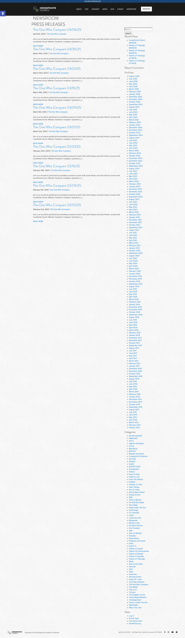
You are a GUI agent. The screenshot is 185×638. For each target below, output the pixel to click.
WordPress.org (135, 623)
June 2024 (133, 143)
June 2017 (133, 353)
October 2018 (134, 312)
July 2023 (133, 171)
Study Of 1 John (135, 579)
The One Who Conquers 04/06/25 (57, 29)
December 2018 (135, 307)
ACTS (131, 441)
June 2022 (133, 204)
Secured (132, 566)
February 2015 (134, 425)
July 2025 (133, 109)
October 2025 (134, 102)
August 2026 (134, 76)
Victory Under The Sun (138, 602)
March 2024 (134, 150)
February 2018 (134, 333)
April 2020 (133, 266)
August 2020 (134, 256)
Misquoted (133, 520)
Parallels (132, 536)
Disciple (132, 461)
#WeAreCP (133, 438)
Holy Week (133, 505)
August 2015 (134, 409)
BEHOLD (132, 451)
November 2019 (135, 279)
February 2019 (134, 302)
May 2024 (133, 145)
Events (120, 9)
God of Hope (134, 490)
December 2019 (135, 276)
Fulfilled (132, 482)
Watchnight (133, 605)
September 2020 (136, 253)
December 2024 (135, 127)
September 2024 (136, 135)
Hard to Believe (135, 500)
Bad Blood (133, 448)
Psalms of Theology (137, 559)
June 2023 (133, 174)
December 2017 (135, 338)
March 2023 (134, 181)
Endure (132, 472)
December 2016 (135, 368)
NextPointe (131, 9)
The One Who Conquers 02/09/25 (57, 185)
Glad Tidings (134, 487)
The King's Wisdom (136, 582)
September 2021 (135, 227)
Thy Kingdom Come (137, 595)
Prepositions (134, 538)
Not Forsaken (134, 528)
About (79, 9)
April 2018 (133, 327)
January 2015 (134, 427)
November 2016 (135, 371)
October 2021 (134, 225)
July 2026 (133, 79)
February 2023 (135, 184)
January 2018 (134, 335)
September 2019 (135, 284)
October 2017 (134, 343)
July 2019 (133, 289)
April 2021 (133, 240)
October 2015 (134, 404)
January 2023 (134, 186)
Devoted (132, 459)
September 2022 (136, 197)
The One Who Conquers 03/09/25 (57, 107)
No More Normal (135, 525)
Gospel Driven (134, 495)
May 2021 (133, 238)
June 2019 (133, 292)
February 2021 (134, 245)
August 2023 (134, 168)
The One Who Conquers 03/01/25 (56, 127)
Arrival (131, 446)
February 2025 (135, 122)
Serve (104, 9)
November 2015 (135, 402)
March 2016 (133, 392)
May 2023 (133, 176)
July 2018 (133, 320)
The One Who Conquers (56, 34)
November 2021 (135, 222)
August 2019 (134, 286)
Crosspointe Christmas (138, 456)
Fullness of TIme (135, 484)
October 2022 (134, 194)
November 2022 (135, 192)
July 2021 (133, 233)
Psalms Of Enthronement (139, 551)
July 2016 (133, 381)
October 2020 (134, 250)
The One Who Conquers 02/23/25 (57, 146)
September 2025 (136, 104)
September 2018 (135, 315)
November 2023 (135, 161)
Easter (131, 464)
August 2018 (134, 317)
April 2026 (133, 86)
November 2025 (135, 99)
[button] (3, 13)
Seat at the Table (136, 564)
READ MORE (38, 46)
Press (131, 543)
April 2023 (133, 179)
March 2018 (133, 330)
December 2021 (135, 220)
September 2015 (135, 407)
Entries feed (134, 618)
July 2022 (133, 202)
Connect (95, 9)
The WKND (133, 587)
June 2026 (133, 81)
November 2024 (135, 130)
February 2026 (135, 92)
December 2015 (135, 399)
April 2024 (133, 148)
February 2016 (134, 394)
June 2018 (133, 322)
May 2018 (133, 325)
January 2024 (134, 156)
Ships (131, 572)
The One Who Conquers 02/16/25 (56, 166)
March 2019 (133, 299)
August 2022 (134, 199)
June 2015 (133, 415)
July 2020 (133, 258)
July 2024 (133, 140)
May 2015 (133, 417)
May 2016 (133, 386)
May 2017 (133, 356)
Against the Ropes (136, 443)
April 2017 (133, 358)
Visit (86, 9)
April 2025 (133, 117)
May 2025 (133, 115)
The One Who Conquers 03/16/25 (56, 88)
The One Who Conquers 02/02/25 (57, 205)
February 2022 (135, 215)
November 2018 (135, 309)
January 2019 (134, 304)
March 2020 (134, 268)
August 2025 (134, 107)
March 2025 (134, 120)
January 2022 (134, 217)
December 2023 (135, 158)
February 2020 (135, 271)
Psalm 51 (132, 546)
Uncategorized (135, 600)
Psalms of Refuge (136, 554)
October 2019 (134, 281)
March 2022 (134, 212)
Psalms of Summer (136, 556)
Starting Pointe (135, 577)
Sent (131, 569)
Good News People (137, 492)
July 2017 (133, 351)
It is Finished (134, 513)
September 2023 (136, 166)
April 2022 (133, 209)
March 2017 (133, 361)
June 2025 (133, 112)
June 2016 (133, 384)
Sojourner (133, 574)
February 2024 (135, 153)
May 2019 (133, 294)
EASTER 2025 (134, 466)
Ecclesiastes (134, 469)
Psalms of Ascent (136, 548)
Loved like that (135, 518)
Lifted (131, 515)
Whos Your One (135, 607)
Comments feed (135, 621)
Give (112, 9)
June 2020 (133, 261)
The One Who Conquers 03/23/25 (57, 68)
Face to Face (134, 474)
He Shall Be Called (136, 502)
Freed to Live (134, 477)
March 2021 (133, 243)
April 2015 (133, 420)
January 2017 (134, 366)
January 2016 (134, 397)
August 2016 (134, 379)
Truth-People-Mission (137, 597)
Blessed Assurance (136, 454)
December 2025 (135, 97)
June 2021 (133, 235)
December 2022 (135, 189)
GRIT (131, 497)
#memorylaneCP (135, 436)
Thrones (132, 592)
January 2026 (134, 94)
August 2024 (134, 138)
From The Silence (136, 479)
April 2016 (133, 389)
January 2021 (134, 248)
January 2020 (134, 274)
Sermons (146, 9)
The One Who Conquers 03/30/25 (57, 49)
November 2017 (135, 340)
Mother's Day (134, 523)
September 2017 (135, 345)
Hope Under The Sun (137, 507)
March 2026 (134, 89)
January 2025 (134, 125)
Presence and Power (137, 541)
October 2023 (134, 163)
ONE (131, 531)
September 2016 (135, 376)
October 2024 (134, 133)
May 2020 (133, 263)
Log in (131, 616)
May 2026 (133, 84)
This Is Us (133, 590)
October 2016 (134, 374)
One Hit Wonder (135, 533)
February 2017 (134, 363)
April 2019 (133, 297)
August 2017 (134, 348)
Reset (131, 561)
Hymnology (133, 510)
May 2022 (133, 207)
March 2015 (133, 422)
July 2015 (133, 412)
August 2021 (134, 230)
